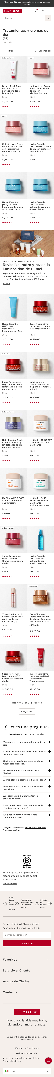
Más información (10, 884)
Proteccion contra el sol (13, 830)
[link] (27, 259)
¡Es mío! (6, 284)
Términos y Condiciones (27, 1048)
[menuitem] (36, 11)
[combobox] (27, 1071)
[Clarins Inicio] (12, 11)
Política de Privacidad (27, 1053)
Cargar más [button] (27, 711)
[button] (7, 42)
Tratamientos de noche (35, 828)
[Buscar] (48, 18)
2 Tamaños (34, 625)
